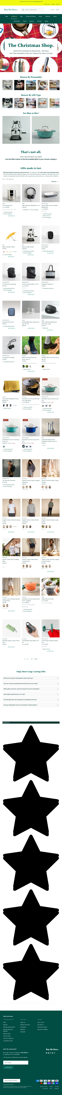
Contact (39, 1019)
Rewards (53, 4)
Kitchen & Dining (31, 16)
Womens (47, 16)
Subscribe (8, 1067)
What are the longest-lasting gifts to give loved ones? (18, 678)
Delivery (5, 1024)
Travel (24, 21)
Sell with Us (40, 1024)
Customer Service (8, 1019)
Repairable (25, 209)
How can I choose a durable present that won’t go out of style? (21, 683)
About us (22, 1022)
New (6, 16)
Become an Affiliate (42, 1029)
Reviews (6, 722)
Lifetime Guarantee (8, 212)
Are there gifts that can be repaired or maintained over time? (20, 699)
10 (31, 659)
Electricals (17, 21)
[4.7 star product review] (11, 532)
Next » (36, 659)
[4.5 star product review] (11, 257)
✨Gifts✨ (14, 16)
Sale (21, 16)
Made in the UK (46, 215)
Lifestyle (51, 1086)
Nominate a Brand (42, 1027)
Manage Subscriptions (9, 1027)
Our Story (23, 1019)
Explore (32, 21)
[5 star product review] (11, 216)
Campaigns (56, 1088)
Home (40, 16)
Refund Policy (6, 1033)
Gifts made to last (10, 179)
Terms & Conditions (8, 1038)
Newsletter (23, 1027)
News (51, 1088)
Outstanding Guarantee (28, 251)
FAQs (4, 1022)
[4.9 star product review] (50, 448)
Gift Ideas (57, 1086)
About (46, 21)
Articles (39, 21)
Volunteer (22, 1031)
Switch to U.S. (47, 4)
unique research (37, 1)
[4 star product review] (50, 330)
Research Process (25, 1024)
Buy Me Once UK (10, 1084)
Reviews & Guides (43, 1086)
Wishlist (58, 4)
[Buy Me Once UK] (11, 9)
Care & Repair (45, 1088)
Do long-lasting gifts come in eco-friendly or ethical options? (20, 705)
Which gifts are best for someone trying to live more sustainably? (21, 689)
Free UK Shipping (8, 213)
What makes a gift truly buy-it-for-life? (14, 694)
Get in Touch (40, 1022)
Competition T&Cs (8, 1040)
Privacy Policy (7, 1036)
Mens (55, 16)
